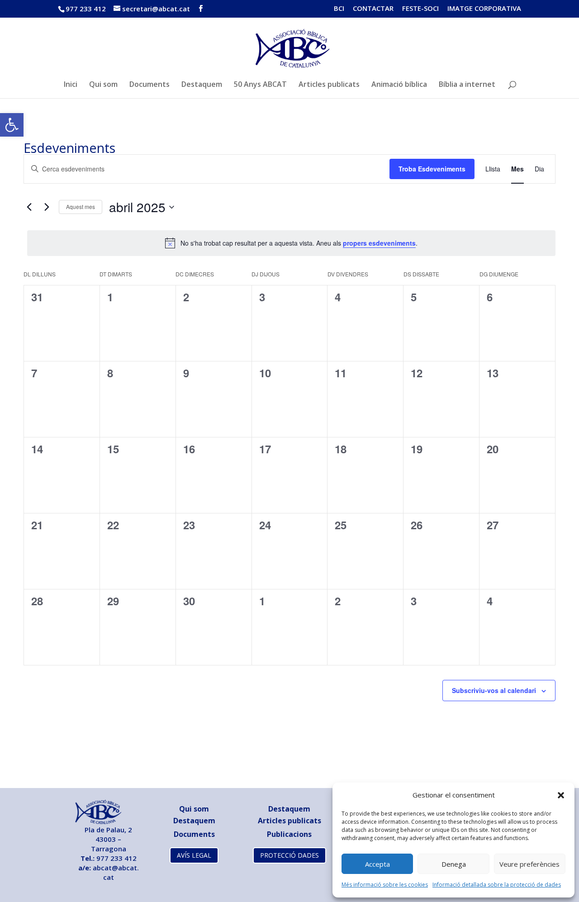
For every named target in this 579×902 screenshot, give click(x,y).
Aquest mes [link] (80, 206)
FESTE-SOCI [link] (420, 9)
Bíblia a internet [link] (467, 85)
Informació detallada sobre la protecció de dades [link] (496, 884)
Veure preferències (529, 864)
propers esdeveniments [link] (379, 242)
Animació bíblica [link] (399, 85)
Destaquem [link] (201, 85)
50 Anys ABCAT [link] (260, 85)
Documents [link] (149, 85)
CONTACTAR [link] (373, 9)
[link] (12, 125)
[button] (560, 795)
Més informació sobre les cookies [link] (385, 884)
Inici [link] (70, 85)
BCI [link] (339, 9)
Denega (453, 864)
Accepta (377, 864)
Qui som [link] (103, 85)
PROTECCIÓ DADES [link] (289, 855)
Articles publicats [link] (329, 85)
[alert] (291, 243)
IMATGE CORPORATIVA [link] (484, 9)
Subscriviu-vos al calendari (494, 690)
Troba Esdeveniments (432, 168)
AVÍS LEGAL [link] (194, 855)
